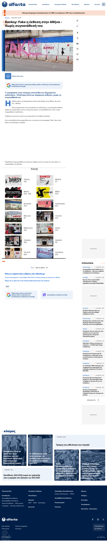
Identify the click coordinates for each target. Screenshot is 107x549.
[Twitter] (77, 38)
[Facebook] (77, 33)
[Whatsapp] (77, 54)
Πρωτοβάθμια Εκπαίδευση (9, 498)
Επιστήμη (84, 500)
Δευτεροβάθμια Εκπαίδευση (10, 501)
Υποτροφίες (5, 506)
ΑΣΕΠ (29, 502)
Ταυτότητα (18, 528)
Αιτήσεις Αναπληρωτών (61, 494)
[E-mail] (77, 59)
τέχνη (7, 286)
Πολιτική (58, 507)
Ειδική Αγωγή (19, 503)
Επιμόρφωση (85, 504)
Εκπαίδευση (45, 4)
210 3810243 (98, 528)
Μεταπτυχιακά (59, 502)
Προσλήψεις (41, 502)
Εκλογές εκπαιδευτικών (17, 506)
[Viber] (77, 49)
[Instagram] (98, 519)
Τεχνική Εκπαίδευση (7, 503)
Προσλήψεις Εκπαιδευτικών (64, 491)
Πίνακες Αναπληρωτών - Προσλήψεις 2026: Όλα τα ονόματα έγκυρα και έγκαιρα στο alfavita (32, 277)
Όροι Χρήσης (6, 526)
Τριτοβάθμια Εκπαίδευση (63, 498)
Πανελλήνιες (75, 4)
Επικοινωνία (5, 528)
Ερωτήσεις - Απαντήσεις (89, 509)
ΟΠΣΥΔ (72, 494)
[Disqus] (40, 324)
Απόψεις (84, 495)
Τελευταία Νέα (32, 4)
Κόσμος (7, 17)
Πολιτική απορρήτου (21, 526)
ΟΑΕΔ (35, 502)
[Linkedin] (77, 43)
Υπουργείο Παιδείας (60, 4)
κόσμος (9, 431)
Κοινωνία (97, 4)
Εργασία (86, 4)
